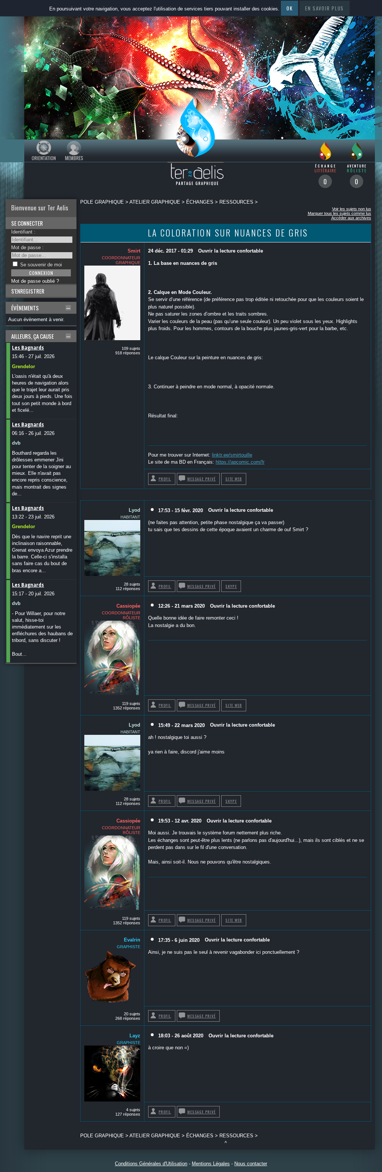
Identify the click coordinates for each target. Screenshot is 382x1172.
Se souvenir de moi (41, 264)
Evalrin (132, 940)
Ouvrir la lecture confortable (230, 251)
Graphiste (128, 946)
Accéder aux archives (351, 218)
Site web (233, 479)
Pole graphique (102, 202)
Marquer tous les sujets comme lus (339, 213)
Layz (134, 1035)
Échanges (199, 202)
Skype (231, 586)
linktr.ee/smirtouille (232, 455)
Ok (289, 8)
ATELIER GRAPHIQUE (154, 202)
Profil (165, 479)
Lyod (134, 510)
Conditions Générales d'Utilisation (151, 1163)
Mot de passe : (27, 247)
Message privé (201, 479)
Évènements (25, 308)
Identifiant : (23, 232)
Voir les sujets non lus (351, 209)
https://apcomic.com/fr (240, 462)
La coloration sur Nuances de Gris (228, 232)
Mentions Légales (211, 1163)
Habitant (130, 517)
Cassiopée (128, 606)
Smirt (134, 251)
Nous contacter (250, 1163)
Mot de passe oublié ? (35, 281)
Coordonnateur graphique (121, 260)
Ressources (236, 202)
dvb (16, 443)
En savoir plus (324, 8)
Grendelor (23, 366)
